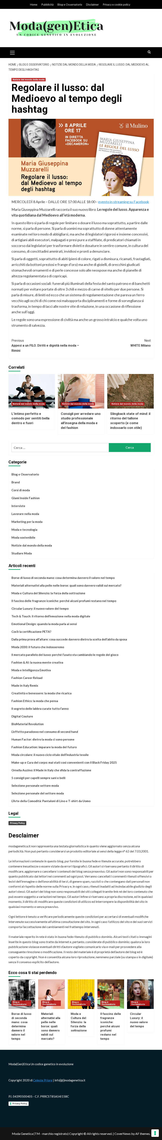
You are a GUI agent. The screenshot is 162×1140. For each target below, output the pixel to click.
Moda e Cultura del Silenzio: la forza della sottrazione (48, 593)
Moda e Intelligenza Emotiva (31, 670)
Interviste (18, 506)
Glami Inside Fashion (25, 498)
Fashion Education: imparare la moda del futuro (44, 747)
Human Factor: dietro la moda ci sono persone (42, 739)
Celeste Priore (42, 1080)
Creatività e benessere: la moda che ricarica (41, 693)
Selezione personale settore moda (35, 785)
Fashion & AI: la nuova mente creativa (37, 662)
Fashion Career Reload (26, 678)
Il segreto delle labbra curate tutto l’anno (40, 708)
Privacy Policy (17, 823)
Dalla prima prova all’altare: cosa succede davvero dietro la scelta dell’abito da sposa (69, 639)
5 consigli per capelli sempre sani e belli (38, 778)
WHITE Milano (140, 343)
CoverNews (122, 1133)
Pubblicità (47, 4)
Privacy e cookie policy (116, 4)
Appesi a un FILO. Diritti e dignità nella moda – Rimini (45, 345)
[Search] (149, 52)
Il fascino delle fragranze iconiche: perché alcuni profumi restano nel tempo (63, 601)
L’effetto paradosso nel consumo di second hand (44, 731)
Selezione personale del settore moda (37, 793)
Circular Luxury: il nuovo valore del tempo (40, 608)
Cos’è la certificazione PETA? (31, 631)
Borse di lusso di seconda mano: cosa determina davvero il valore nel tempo (63, 577)
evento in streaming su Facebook (123, 202)
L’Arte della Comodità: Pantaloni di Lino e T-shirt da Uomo (50, 801)
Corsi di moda (20, 490)
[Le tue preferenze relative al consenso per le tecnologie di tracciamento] (155, 1133)
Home (33, 4)
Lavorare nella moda (25, 514)
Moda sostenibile (23, 537)
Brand (15, 482)
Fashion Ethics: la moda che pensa (34, 701)
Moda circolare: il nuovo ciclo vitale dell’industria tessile (50, 755)
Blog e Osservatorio (69, 4)
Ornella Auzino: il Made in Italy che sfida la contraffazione (51, 770)
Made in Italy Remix (24, 685)
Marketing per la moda (26, 521)
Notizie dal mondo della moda (28, 79)
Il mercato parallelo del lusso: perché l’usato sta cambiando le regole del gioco (64, 654)
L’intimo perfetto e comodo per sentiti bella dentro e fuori (30, 418)
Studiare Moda (21, 553)
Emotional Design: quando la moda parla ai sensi (44, 624)
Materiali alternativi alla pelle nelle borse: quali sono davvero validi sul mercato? (66, 585)
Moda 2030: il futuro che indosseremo (37, 647)
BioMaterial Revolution (27, 724)
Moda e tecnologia (24, 529)
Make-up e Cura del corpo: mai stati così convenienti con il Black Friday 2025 (64, 762)
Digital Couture (22, 716)
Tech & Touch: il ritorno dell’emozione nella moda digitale (50, 616)
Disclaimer (92, 4)
